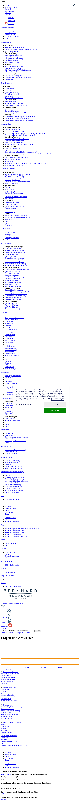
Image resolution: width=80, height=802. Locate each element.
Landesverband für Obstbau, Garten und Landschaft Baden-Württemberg (29, 154)
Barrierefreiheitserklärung (9, 741)
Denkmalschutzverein (12, 92)
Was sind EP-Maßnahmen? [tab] (13, 651)
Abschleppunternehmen (13, 376)
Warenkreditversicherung (13, 286)
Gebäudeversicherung (12, 275)
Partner (7, 510)
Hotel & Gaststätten (11, 383)
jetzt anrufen (5, 785)
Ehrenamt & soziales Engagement (16, 197)
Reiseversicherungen (12, 202)
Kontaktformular (10, 572)
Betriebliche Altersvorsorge (14, 290)
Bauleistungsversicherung (13, 248)
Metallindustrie (10, 342)
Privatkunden (9, 11)
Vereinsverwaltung (11, 208)
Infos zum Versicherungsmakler (15, 178)
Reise (7, 443)
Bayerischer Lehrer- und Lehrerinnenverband (20, 135)
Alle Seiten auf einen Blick (14, 586)
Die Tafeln (8, 150)
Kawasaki (8, 464)
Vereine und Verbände (10, 672)
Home (7, 5)
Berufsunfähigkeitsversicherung (15, 477)
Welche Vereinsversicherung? (10, 674)
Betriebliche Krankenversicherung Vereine (19, 120)
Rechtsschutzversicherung (13, 55)
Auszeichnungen (10, 508)
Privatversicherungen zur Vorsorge (16, 437)
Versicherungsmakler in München (16, 536)
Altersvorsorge (6, 712)
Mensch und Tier (10, 433)
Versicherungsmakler (12, 521)
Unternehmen (9, 9)
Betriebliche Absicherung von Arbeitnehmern (20, 117)
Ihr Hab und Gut (10, 435)
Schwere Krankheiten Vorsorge (15, 483)
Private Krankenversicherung (14, 479)
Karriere (11, 18)
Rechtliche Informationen (9, 736)
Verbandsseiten (10, 35)
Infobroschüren (10, 419)
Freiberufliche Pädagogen (13, 76)
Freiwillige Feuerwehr (12, 94)
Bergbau (8, 325)
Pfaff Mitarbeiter (10, 439)
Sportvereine (9, 199)
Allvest (7, 475)
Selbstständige (9, 367)
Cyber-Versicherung (11, 57)
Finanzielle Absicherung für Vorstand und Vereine (21, 49)
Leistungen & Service (12, 36)
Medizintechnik (10, 340)
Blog (6, 38)
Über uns (8, 13)
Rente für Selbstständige (13, 299)
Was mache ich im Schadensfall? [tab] (16, 645)
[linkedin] (7, 667)
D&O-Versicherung (11, 254)
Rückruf (3, 799)
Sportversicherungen (12, 111)
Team (7, 514)
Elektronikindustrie (11, 329)
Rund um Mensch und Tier (10, 714)
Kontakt (7, 554)
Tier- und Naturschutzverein (14, 98)
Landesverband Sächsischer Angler (16, 158)
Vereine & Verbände (11, 7)
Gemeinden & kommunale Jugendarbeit (18, 77)
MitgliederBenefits (11, 204)
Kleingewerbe (9, 365)
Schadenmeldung (10, 552)
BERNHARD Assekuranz (12, 722)
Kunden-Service (6, 732)
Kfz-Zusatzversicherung (13, 72)
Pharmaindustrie (10, 348)
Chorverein (8, 90)
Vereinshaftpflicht (6, 675)
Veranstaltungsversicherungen (15, 66)
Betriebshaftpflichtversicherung (15, 252)
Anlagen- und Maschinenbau (14, 318)
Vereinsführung (10, 191)
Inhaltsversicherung (11, 60)
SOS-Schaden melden (12, 565)
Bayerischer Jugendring (13, 129)
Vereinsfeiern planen (11, 183)
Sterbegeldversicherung (12, 492)
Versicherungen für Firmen (9, 697)
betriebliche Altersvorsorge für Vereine (17, 118)
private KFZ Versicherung (13, 466)
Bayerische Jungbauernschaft (14, 131)
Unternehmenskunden (10, 687)
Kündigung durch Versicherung (15, 206)
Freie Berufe (9, 359)
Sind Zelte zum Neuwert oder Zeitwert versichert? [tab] (23, 657)
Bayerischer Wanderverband (14, 141)
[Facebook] (2, 667)
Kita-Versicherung (11, 101)
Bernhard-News (10, 518)
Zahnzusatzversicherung (13, 485)
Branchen (8, 234)
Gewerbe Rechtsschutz (12, 279)
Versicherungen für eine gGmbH (15, 113)
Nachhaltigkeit (10, 512)
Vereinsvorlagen (10, 210)
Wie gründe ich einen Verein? (14, 176)
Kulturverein (9, 96)
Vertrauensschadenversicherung (15, 264)
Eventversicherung (11, 256)
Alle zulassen (55, 410)
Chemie (7, 327)
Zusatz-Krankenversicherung (10, 711)
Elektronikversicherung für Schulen (16, 105)
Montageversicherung (12, 284)
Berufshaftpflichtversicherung (14, 250)
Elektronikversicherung (12, 62)
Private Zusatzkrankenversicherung (16, 481)
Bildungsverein (10, 88)
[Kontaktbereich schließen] (74, 5)
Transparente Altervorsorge (14, 490)
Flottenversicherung (11, 305)
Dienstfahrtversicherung (13, 68)
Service (7, 15)
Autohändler (9, 378)
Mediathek (8, 225)
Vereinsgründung (10, 189)
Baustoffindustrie (10, 323)
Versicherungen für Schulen (14, 103)
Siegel (7, 545)
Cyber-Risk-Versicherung (13, 271)
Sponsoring (4, 730)
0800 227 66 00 (6, 775)
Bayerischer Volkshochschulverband (17, 139)
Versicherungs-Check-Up (9, 679)
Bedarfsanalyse (10, 403)
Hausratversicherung (12, 462)
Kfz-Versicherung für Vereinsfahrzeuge (18, 70)
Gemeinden (9, 79)
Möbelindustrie (10, 346)
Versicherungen (10, 31)
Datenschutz (5, 738)
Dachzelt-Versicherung (12, 461)
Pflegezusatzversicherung (13, 486)
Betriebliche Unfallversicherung (15, 296)
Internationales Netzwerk (9, 701)
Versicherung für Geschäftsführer (16, 265)
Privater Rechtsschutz (12, 453)
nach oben (4, 749)
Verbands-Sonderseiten (8, 677)
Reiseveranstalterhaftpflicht (14, 260)
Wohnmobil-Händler (12, 393)
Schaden (11, 24)
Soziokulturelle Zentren (12, 159)
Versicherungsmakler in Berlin (15, 532)
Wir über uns (9, 506)
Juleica (7, 109)
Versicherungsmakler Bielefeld (15, 534)
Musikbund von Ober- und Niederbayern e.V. (20, 144)
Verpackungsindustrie (12, 355)
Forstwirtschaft (10, 335)
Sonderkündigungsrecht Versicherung (17, 217)
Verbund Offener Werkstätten (14, 165)
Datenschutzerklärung (58, 400)
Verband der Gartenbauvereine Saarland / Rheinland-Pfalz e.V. (25, 163)
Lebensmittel (9, 338)
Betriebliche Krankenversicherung (16, 294)
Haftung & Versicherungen (14, 193)
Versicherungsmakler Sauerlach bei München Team (22, 529)
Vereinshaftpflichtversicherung (15, 47)
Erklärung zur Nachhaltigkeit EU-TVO (14, 745)
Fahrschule (8, 381)
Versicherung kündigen (12, 420)
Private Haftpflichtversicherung (15, 450)
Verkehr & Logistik (11, 369)
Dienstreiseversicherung (13, 297)
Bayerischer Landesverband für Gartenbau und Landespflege (25, 133)
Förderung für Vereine (12, 180)
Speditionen (9, 389)
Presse (7, 520)
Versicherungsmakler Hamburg (15, 530)
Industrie (8, 363)
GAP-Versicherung (11, 303)
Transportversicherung (12, 309)
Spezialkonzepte (10, 33)
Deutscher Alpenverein (12, 148)
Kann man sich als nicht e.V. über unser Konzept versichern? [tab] (28, 663)
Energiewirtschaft (11, 333)
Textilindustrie (9, 352)
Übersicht (8, 187)
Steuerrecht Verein (11, 195)
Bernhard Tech (10, 411)
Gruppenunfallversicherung (14, 59)
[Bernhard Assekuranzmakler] (20, 602)
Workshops (8, 219)
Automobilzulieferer (11, 320)
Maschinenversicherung (13, 282)
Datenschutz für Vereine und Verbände (17, 182)
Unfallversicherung (11, 452)
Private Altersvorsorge (12, 488)
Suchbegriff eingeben (8, 630)
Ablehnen (55, 404)
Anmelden (11, 21)
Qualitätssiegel (10, 212)
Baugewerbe (9, 321)
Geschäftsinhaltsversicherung (14, 277)
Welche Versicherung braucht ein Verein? (18, 174)
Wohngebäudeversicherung (14, 468)
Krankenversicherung (8, 709)
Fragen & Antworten (12, 556)
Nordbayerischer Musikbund (14, 142)
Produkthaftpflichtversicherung (15, 258)
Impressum (4, 739)
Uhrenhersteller (10, 353)
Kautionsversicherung (12, 280)
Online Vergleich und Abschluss (15, 441)
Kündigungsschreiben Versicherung (16, 215)
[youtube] (12, 667)
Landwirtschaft (10, 337)
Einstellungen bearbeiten (23, 404)
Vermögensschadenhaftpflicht (14, 262)
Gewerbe (8, 361)
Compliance (5, 726)
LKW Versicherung (11, 307)
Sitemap (7, 223)
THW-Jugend (9, 161)
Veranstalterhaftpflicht (12, 51)
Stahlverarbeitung (11, 350)
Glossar (7, 221)
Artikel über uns (10, 543)
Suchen (38, 630)
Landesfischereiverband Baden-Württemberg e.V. (21, 152)
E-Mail (3, 794)
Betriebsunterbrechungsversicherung (17, 269)
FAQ (6, 579)
